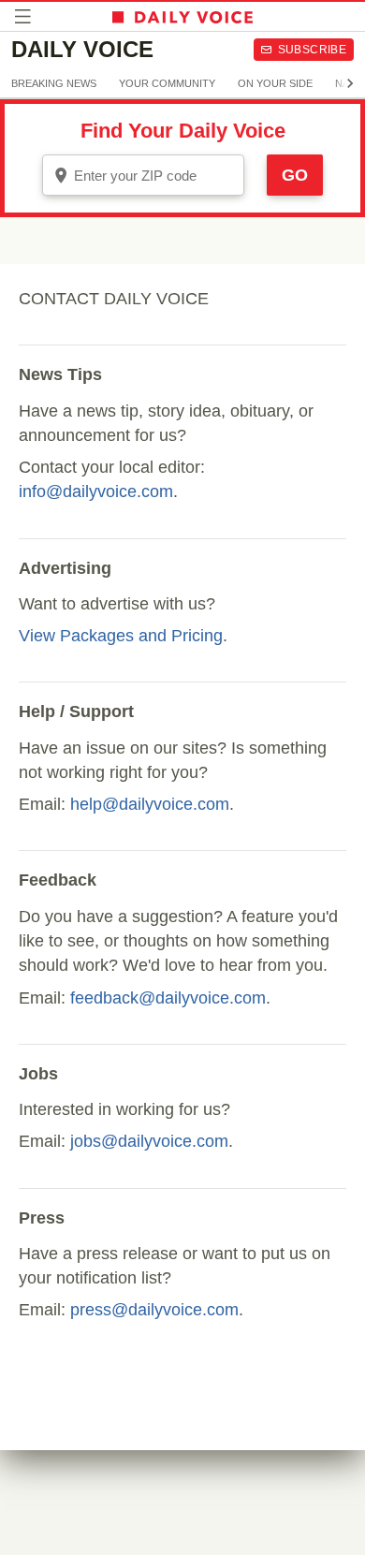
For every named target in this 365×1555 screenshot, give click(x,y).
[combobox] (143, 175)
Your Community (167, 83)
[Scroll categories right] (350, 83)
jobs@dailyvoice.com (149, 1141)
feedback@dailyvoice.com (168, 998)
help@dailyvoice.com (149, 804)
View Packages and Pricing (121, 635)
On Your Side (275, 83)
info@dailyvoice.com (96, 491)
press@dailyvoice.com (154, 1309)
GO (295, 175)
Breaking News (53, 83)
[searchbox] (156, 175)
